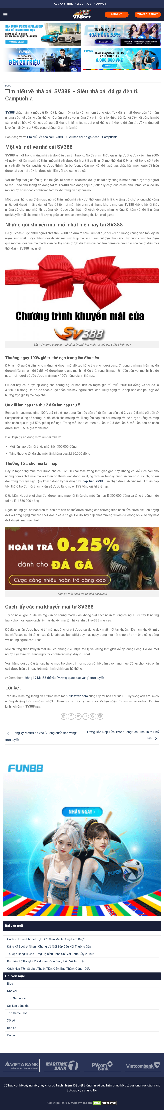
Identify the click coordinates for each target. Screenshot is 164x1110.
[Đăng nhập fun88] (122, 60)
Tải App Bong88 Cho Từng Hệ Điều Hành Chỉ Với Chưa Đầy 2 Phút (50, 954)
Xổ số (11, 1020)
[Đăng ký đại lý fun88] (42, 34)
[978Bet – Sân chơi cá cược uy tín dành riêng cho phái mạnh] (82, 14)
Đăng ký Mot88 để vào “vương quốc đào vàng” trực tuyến (64, 678)
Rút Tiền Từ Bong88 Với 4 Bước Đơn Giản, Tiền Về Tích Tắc (46, 961)
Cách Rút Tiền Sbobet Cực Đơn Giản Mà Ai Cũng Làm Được (46, 939)
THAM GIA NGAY (147, 14)
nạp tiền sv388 (93, 481)
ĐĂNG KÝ (116, 14)
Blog (8, 86)
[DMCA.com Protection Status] (105, 1103)
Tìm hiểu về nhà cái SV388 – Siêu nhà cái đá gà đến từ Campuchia (72, 137)
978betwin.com (77, 696)
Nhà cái (12, 991)
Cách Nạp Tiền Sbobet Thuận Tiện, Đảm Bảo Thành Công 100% (48, 968)
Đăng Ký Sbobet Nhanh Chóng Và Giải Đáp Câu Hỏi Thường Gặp (49, 946)
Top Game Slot (17, 1013)
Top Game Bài (16, 998)
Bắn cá (11, 1028)
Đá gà (11, 1035)
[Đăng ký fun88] (82, 837)
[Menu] (5, 14)
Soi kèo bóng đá (18, 1006)
